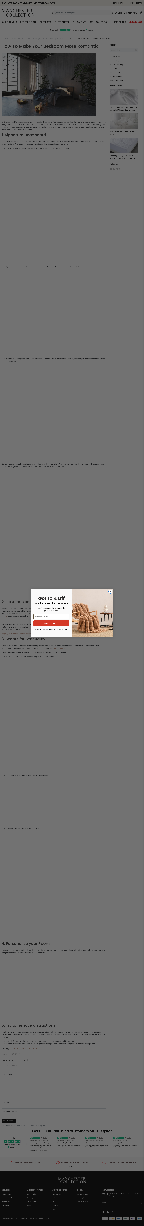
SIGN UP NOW (51, 623)
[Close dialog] (110, 591)
